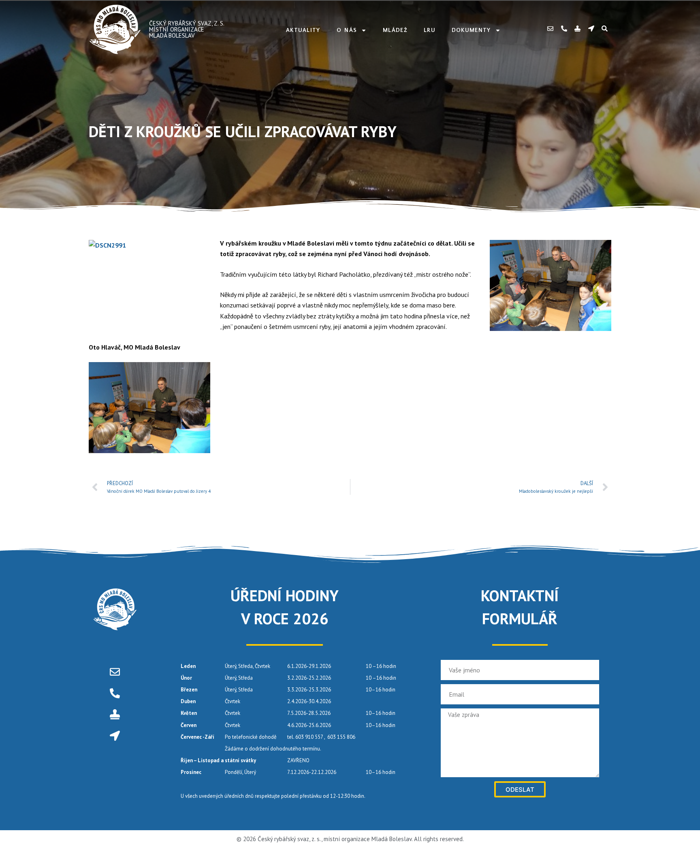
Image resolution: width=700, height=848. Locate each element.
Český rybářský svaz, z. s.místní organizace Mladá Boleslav (186, 29)
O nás (347, 30)
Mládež (395, 30)
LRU (429, 30)
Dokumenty (471, 30)
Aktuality (303, 30)
